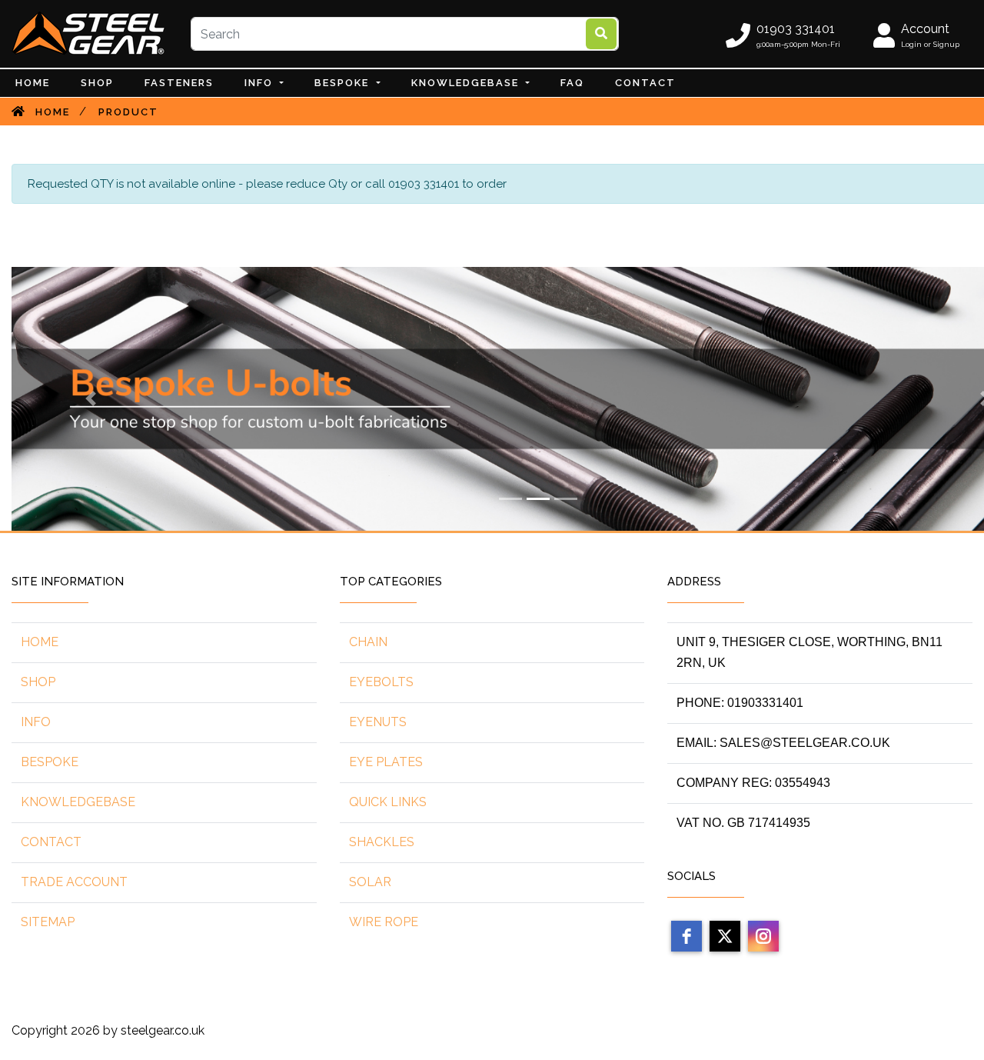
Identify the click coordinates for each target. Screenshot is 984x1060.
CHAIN (368, 642)
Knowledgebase (467, 82)
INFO (260, 82)
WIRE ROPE (383, 922)
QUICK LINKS (388, 802)
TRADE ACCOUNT (74, 882)
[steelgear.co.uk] (88, 33)
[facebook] (686, 936)
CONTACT (645, 82)
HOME (39, 642)
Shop (97, 82)
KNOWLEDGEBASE (78, 802)
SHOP (38, 682)
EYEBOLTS (381, 682)
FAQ (572, 82)
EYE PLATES (386, 762)
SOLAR (370, 882)
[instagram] (763, 936)
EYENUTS (378, 722)
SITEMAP (48, 922)
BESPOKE (343, 82)
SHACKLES (381, 842)
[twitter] (725, 936)
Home (32, 82)
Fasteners (179, 82)
